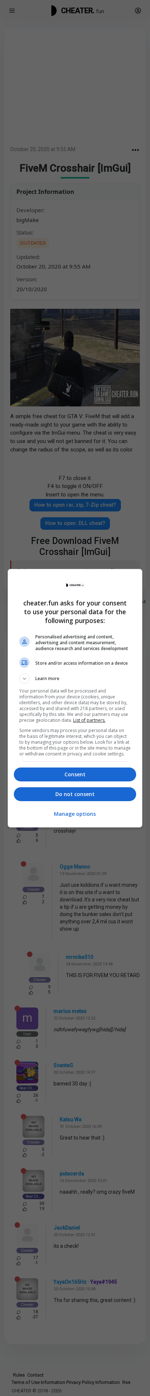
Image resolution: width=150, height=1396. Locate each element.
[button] (75, 678)
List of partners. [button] (89, 720)
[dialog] (75, 698)
